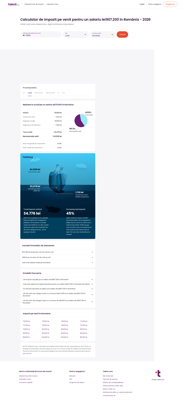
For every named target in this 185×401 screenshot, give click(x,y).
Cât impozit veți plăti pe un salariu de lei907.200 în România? (46, 279)
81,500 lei (26, 333)
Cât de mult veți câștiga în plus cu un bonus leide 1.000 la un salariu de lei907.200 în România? (54, 294)
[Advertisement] (57, 67)
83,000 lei (83, 333)
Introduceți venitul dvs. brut (32, 33)
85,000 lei (83, 337)
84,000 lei (45, 337)
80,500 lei (64, 329)
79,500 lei (26, 329)
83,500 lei (26, 337)
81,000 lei (83, 329)
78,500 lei (64, 325)
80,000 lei (45, 329)
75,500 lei (26, 321)
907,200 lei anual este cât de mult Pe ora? (38, 252)
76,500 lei (64, 321)
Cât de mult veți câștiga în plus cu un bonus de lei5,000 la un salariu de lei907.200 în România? (54, 301)
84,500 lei (64, 337)
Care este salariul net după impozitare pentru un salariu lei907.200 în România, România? (56, 284)
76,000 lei (45, 321)
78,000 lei (45, 325)
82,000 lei (45, 333)
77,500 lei (26, 325)
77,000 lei (83, 321)
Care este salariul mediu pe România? (36, 263)
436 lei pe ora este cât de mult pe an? (36, 257)
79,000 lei (83, 325)
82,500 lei (64, 333)
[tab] (24, 94)
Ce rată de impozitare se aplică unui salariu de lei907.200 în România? (49, 289)
